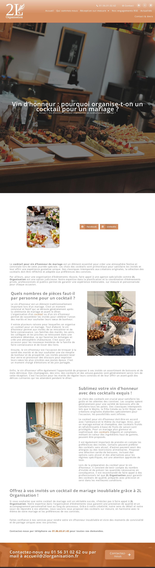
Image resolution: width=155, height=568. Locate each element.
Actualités (146, 10)
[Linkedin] (151, 5)
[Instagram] (145, 5)
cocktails (104, 432)
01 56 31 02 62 (66, 552)
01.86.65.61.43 (60, 531)
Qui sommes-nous (67, 10)
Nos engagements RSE (125, 10)
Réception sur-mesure (93, 10)
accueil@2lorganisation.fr (51, 556)
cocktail (38, 314)
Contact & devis (144, 16)
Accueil (49, 10)
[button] (89, 226)
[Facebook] (139, 5)
